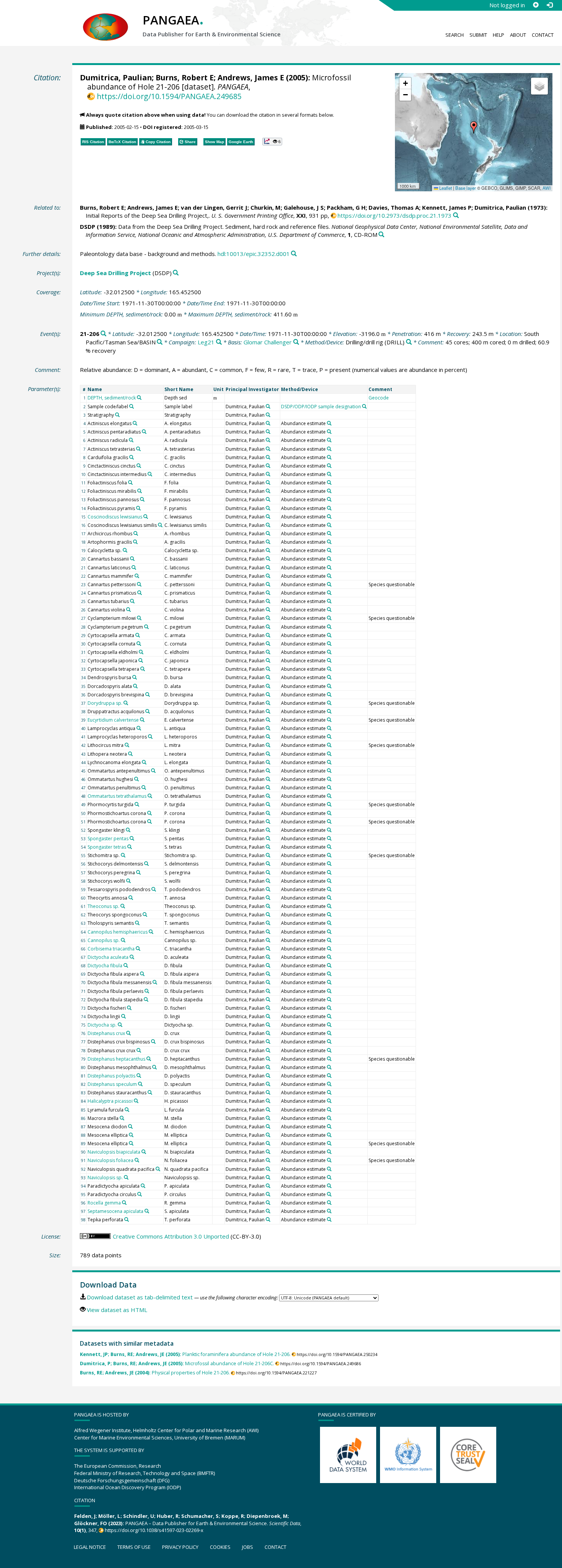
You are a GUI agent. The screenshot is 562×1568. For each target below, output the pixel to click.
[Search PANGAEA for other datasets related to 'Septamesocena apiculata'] (147, 1211)
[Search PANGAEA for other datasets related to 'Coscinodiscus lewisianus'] (145, 516)
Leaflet (445, 188)
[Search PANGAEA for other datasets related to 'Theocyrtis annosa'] (130, 897)
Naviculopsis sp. (105, 1177)
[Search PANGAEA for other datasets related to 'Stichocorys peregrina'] (138, 872)
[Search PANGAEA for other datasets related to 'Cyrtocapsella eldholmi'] (141, 652)
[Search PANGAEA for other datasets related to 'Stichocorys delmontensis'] (146, 863)
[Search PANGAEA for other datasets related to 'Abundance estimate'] (329, 423)
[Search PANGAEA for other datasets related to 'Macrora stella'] (122, 1118)
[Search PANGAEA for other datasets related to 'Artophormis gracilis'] (135, 542)
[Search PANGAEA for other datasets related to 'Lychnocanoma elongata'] (144, 762)
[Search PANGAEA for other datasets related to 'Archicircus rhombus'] (135, 533)
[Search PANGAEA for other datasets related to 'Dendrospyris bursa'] (134, 677)
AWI (547, 188)
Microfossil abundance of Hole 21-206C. (177, 1363)
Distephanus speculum (112, 1084)
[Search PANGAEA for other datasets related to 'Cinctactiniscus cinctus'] (138, 465)
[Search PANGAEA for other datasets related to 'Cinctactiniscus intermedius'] (150, 474)
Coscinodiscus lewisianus (115, 516)
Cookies (220, 1547)
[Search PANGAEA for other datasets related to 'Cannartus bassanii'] (132, 558)
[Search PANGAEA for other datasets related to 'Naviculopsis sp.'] (126, 1177)
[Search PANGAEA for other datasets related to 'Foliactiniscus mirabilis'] (139, 491)
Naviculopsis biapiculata (114, 1152)
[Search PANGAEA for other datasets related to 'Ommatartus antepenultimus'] (153, 770)
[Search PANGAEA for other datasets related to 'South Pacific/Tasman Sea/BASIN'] (159, 342)
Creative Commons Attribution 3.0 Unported (171, 1236)
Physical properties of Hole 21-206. (155, 1372)
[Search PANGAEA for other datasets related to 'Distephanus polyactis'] (138, 1075)
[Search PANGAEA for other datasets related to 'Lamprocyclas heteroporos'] (150, 736)
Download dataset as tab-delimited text (140, 1297)
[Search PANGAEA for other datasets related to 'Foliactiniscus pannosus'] (142, 499)
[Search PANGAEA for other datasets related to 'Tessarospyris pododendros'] (153, 889)
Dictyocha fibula (105, 965)
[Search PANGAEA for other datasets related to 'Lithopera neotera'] (130, 753)
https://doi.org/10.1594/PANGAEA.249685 (169, 96)
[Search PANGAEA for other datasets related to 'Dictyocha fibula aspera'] (142, 973)
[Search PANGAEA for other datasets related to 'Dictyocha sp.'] (120, 1024)
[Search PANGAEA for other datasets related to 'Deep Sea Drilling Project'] (176, 273)
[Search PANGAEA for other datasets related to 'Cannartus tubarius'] (132, 601)
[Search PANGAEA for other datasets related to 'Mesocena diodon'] (130, 1126)
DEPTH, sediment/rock (112, 397)
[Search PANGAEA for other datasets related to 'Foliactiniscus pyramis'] (138, 508)
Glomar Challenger (268, 342)
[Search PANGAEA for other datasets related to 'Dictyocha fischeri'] (129, 1008)
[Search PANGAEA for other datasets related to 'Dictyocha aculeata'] (132, 957)
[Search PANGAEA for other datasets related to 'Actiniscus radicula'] (131, 440)
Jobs (247, 1547)
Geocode (379, 397)
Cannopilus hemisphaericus (118, 932)
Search (454, 34)
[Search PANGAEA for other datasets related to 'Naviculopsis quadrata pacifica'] (158, 1169)
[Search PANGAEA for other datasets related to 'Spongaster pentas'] (132, 838)
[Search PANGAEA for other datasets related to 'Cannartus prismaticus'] (139, 592)
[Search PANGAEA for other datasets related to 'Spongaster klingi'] (128, 830)
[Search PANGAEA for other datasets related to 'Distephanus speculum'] (140, 1084)
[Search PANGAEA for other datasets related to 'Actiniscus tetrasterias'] (138, 449)
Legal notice (90, 1547)
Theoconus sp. (103, 906)
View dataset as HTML (117, 1310)
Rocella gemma (104, 1203)
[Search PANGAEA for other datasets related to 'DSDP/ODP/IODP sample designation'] (364, 406)
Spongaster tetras (107, 847)
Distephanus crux (106, 1033)
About (518, 34)
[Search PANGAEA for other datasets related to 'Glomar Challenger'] (296, 342)
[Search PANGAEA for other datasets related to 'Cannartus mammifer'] (137, 576)
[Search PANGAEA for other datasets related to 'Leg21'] (219, 342)
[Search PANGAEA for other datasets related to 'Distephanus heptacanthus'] (148, 1058)
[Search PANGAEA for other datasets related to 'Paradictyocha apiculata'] (143, 1185)
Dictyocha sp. (102, 1025)
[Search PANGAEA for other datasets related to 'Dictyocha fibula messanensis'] (155, 982)
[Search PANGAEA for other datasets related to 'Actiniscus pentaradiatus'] (144, 431)
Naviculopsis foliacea (110, 1160)
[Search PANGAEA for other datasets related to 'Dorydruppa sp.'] (125, 703)
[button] (474, 127)
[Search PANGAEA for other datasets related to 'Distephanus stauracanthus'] (150, 1092)
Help (498, 34)
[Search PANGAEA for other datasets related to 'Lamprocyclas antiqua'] (138, 728)
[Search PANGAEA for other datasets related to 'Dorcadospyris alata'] (135, 686)
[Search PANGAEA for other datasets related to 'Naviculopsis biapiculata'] (143, 1151)
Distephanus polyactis (111, 1075)
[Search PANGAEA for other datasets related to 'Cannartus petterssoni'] (139, 584)
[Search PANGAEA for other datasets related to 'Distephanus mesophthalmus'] (154, 1067)
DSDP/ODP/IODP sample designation (321, 406)
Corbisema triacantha (111, 948)
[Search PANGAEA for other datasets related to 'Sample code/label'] (131, 406)
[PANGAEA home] (105, 19)
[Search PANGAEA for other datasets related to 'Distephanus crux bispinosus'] (153, 1041)
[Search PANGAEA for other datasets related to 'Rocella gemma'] (124, 1202)
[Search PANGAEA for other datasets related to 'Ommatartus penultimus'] (143, 787)
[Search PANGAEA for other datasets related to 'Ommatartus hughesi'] (136, 779)
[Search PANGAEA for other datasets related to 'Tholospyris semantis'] (137, 923)
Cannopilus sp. (104, 940)
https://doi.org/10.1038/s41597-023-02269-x (154, 1530)
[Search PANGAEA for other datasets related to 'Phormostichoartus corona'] (149, 813)
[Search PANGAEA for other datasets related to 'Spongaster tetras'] (129, 846)
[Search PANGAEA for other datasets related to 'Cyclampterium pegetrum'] (146, 626)
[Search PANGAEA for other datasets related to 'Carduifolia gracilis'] (131, 457)
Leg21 (206, 342)
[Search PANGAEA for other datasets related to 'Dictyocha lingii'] (123, 1016)
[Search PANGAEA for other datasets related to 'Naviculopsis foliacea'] (137, 1160)
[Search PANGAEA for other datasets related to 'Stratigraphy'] (117, 414)
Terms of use (134, 1547)
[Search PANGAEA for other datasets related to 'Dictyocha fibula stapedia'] (146, 999)
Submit (478, 34)
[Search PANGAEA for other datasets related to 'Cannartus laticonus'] (134, 567)
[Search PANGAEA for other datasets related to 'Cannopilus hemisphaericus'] (151, 931)
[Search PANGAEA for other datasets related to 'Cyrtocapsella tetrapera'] (142, 669)
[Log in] (549, 5)
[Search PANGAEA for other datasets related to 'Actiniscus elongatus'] (135, 423)
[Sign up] (536, 5)
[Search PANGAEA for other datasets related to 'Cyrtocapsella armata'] (137, 635)
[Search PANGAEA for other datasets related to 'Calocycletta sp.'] (125, 550)
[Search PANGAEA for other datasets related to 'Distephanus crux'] (128, 1033)
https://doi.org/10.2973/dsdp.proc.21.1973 (395, 215)
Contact (543, 34)
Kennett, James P (446, 207)
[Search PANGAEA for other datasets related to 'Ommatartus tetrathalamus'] (150, 796)
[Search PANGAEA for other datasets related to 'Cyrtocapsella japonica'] (140, 660)
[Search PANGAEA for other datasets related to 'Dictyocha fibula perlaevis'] (147, 991)
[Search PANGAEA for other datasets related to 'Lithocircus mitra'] (127, 745)
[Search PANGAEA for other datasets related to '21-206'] (103, 334)
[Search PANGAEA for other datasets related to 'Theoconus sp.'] (122, 906)
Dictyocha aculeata (108, 957)
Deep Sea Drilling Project (115, 273)
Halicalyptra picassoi (110, 1101)
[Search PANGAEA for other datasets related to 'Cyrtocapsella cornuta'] (138, 643)
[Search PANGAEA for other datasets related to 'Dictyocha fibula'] (125, 965)
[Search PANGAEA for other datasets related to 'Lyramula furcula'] (127, 1109)
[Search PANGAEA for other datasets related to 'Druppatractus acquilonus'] (147, 711)
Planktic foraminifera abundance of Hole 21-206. (185, 1354)
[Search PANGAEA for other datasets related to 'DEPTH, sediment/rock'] (139, 397)
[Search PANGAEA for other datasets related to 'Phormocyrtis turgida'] (137, 804)
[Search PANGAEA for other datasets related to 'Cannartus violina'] (128, 609)
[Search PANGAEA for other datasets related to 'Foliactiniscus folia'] (130, 482)
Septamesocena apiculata (115, 1211)
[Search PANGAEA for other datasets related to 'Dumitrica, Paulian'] (268, 406)
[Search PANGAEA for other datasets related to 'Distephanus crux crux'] (138, 1050)
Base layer (465, 188)
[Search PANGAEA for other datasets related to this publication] (456, 215)
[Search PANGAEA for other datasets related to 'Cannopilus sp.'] (123, 940)
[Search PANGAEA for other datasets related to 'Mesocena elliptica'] (131, 1135)
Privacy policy (180, 1547)
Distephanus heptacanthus (116, 1059)
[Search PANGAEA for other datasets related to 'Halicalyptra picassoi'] (136, 1101)
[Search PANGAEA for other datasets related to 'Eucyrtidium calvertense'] (142, 719)
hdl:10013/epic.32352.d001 (254, 254)
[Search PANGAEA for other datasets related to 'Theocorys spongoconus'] (145, 914)
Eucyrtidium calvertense (113, 720)
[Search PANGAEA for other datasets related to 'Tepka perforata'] (126, 1219)
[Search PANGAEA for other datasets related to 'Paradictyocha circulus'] (139, 1194)
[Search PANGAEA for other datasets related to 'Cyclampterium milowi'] (139, 618)
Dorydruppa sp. (105, 703)
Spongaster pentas (108, 838)
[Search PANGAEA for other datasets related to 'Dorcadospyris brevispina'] (147, 694)
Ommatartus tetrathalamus (117, 796)
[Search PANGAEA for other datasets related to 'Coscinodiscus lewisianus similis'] (160, 525)
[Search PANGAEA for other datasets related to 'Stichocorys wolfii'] (128, 881)
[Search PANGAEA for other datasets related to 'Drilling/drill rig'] (409, 342)
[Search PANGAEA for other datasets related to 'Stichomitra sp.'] (123, 855)
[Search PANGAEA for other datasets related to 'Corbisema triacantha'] (138, 948)
